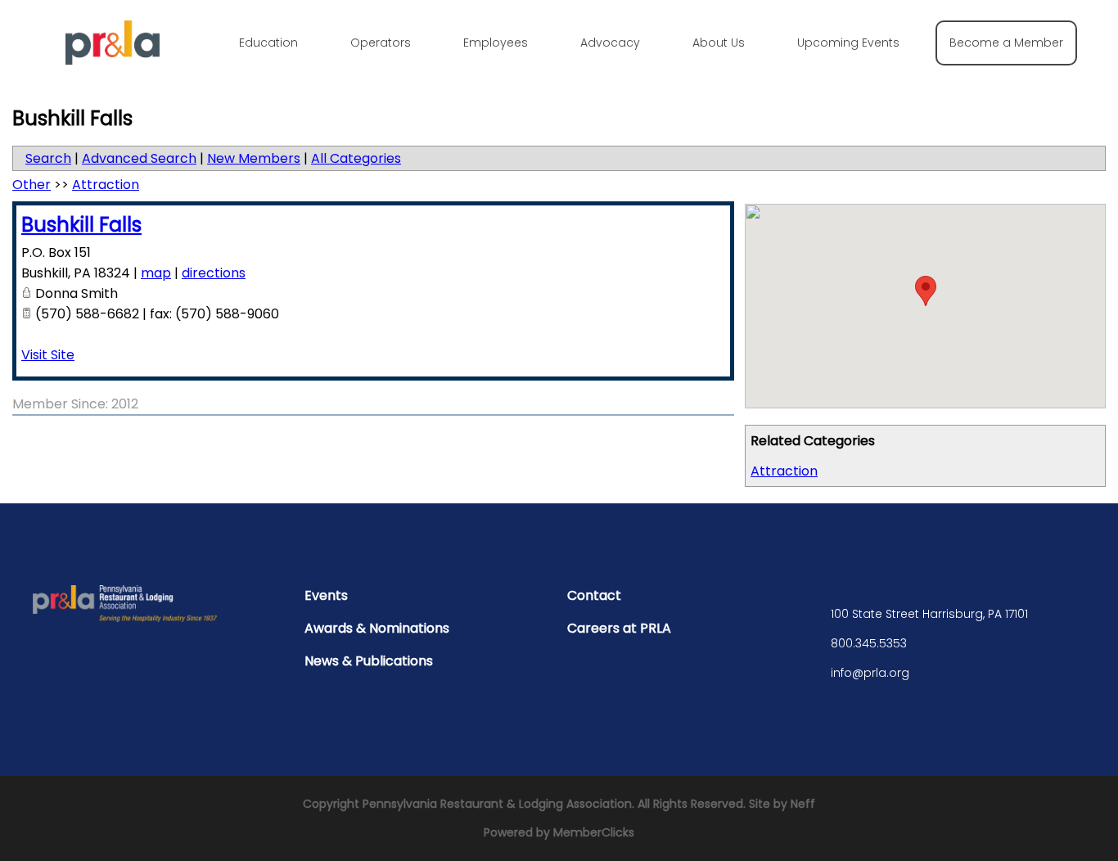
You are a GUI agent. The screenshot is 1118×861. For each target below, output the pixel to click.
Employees (495, 42)
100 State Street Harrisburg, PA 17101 (929, 614)
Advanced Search (139, 158)
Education (268, 42)
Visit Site (47, 354)
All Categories (356, 158)
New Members (253, 158)
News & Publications (368, 660)
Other (31, 184)
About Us (718, 42)
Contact (594, 595)
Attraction (784, 471)
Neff (803, 804)
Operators (380, 42)
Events (326, 595)
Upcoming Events (848, 42)
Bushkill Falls (81, 224)
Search (48, 158)
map (156, 273)
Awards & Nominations (376, 628)
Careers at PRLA (619, 628)
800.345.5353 (869, 643)
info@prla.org (870, 673)
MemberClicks (593, 832)
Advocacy (610, 42)
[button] (925, 291)
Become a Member (1006, 42)
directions (214, 273)
